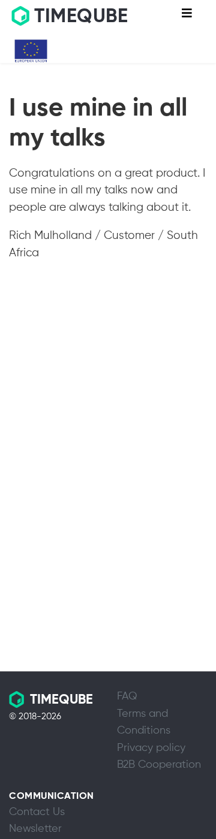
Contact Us (37, 812)
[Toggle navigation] (187, 16)
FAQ (127, 696)
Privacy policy (151, 748)
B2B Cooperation (159, 764)
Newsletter (35, 828)
